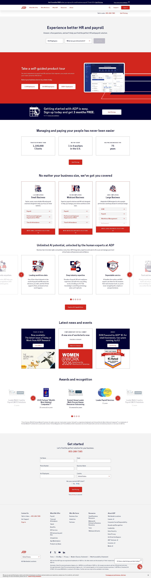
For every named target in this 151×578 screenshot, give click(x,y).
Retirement (30, 227)
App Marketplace (55, 541)
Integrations (54, 538)
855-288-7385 (110, 13)
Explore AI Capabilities (75, 307)
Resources (64, 7)
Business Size (73, 516)
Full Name (43, 458)
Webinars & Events (94, 531)
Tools (90, 528)
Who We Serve (45, 7)
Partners (72, 522)
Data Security (112, 531)
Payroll (32, 211)
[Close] (148, 575)
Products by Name (55, 544)
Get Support (25, 519)
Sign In (125, 7)
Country (79, 473)
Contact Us (25, 513)
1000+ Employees (67, 86)
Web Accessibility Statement (99, 557)
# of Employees (44, 473)
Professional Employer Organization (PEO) (34, 216)
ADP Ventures (112, 540)
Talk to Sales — (30, 516)
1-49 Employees (30, 86)
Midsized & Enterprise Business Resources (95, 523)
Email (78, 458)
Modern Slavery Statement (79, 557)
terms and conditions (53, 115)
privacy (74, 494)
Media (109, 546)
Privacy (66, 557)
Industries (72, 519)
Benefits (52, 527)
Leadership (111, 528)
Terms (52, 557)
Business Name (81, 466)
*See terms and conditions (120, 2)
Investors (111, 543)
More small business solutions (38, 230)
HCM (102, 209)
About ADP (111, 513)
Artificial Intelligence (114, 537)
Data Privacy (112, 534)
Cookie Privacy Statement (34, 576)
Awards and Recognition (115, 525)
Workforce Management (109, 218)
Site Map (59, 557)
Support (116, 7)
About (71, 7)
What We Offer (33, 7)
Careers (110, 519)
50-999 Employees (48, 86)
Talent (66, 227)
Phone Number (44, 466)
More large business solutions (113, 228)
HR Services (53, 530)
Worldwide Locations (114, 516)
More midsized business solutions (75, 230)
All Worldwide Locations (28, 561)
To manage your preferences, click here (116, 575)
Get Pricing (99, 2)
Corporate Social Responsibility (117, 522)
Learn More (38, 345)
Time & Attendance (33, 222)
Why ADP (55, 7)
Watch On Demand (75, 345)
